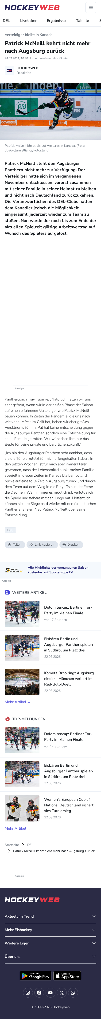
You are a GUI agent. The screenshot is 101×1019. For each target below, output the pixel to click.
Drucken (73, 544)
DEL (6, 20)
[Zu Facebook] (39, 992)
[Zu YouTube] (50, 992)
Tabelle (82, 20)
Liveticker (28, 20)
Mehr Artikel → (18, 702)
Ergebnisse (56, 20)
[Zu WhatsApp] (73, 992)
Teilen (17, 544)
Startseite (12, 845)
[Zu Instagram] (28, 992)
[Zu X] (61, 992)
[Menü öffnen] (90, 7)
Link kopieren (44, 544)
